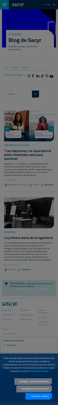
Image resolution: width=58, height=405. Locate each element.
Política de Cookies (39, 371)
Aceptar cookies (40, 396)
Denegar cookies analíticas (34, 381)
